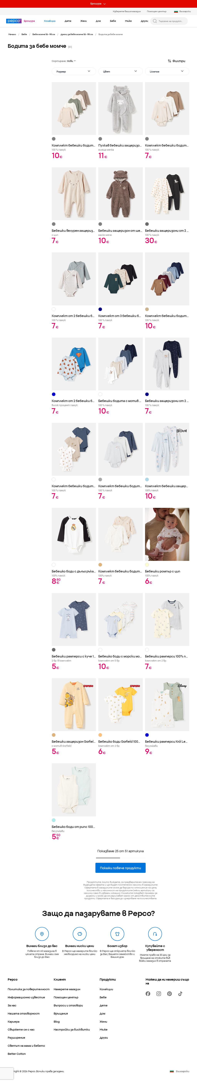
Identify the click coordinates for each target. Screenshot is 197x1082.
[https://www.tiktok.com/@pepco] (181, 993)
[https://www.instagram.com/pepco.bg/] (159, 993)
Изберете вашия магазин (127, 11)
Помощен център (156, 11)
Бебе (24, 34)
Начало (12, 34)
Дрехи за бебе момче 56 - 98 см (77, 34)
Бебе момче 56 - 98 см (44, 34)
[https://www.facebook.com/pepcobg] (149, 993)
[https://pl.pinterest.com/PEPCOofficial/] (170, 993)
